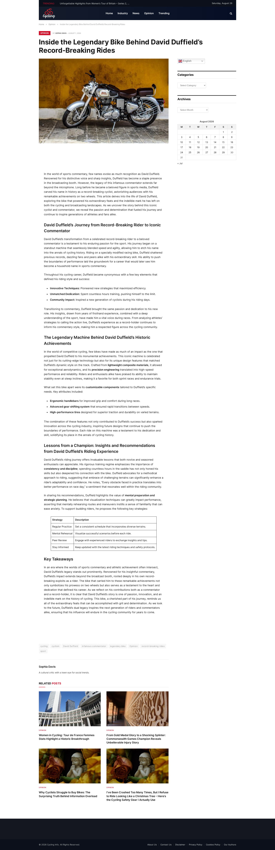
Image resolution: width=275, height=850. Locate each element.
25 (190, 152)
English (186, 61)
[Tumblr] (28, 195)
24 (181, 152)
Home (109, 13)
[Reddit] (28, 202)
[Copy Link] (28, 231)
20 (206, 147)
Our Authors (230, 844)
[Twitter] (28, 166)
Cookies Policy (213, 844)
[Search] (230, 13)
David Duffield (70, 646)
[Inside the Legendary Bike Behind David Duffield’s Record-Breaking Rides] (104, 101)
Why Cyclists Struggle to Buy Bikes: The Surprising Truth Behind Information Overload (68, 794)
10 (181, 142)
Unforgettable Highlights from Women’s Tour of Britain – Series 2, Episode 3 (95, 3)
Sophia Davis (60, 33)
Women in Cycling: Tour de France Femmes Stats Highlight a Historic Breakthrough (66, 737)
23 (231, 147)
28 (215, 152)
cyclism (55, 646)
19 (198, 147)
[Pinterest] (28, 181)
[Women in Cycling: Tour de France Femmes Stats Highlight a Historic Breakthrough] (70, 708)
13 (206, 142)
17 (181, 147)
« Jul (179, 163)
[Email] (28, 188)
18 (190, 147)
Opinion (149, 13)
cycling (44, 646)
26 (198, 152)
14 (215, 142)
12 (198, 142)
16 (232, 142)
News (136, 13)
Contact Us (166, 844)
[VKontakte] (28, 209)
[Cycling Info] (49, 13)
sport (43, 651)
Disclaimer (180, 844)
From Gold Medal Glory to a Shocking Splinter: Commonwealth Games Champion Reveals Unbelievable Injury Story (136, 739)
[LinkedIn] (28, 173)
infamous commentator (94, 646)
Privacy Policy (195, 844)
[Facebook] (28, 159)
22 (223, 147)
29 (223, 152)
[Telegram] (28, 216)
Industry (123, 13)
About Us (152, 844)
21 (215, 147)
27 (206, 152)
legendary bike (118, 646)
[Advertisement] (103, 158)
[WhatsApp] (28, 224)
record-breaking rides (153, 646)
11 (190, 142)
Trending (164, 13)
